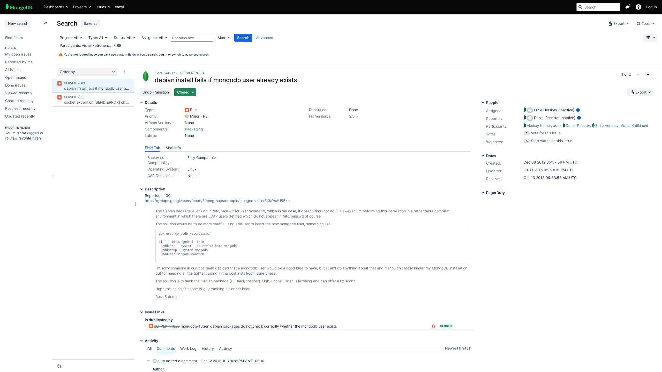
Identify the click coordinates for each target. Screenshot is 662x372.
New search (18, 23)
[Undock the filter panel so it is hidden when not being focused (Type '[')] (45, 23)
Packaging (194, 129)
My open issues (18, 54)
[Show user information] (578, 110)
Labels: (151, 135)
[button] (628, 7)
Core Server (165, 73)
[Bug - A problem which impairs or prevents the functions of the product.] (187, 110)
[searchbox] (598, 7)
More (222, 37)
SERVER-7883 (192, 73)
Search (243, 37)
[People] (483, 102)
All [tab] (149, 348)
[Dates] (483, 156)
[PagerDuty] (483, 193)
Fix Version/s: (320, 116)
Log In (651, 7)
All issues (12, 69)
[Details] (141, 102)
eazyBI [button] (120, 7)
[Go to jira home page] (19, 7)
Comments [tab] (166, 348)
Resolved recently (20, 108)
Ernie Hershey (607, 125)
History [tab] (208, 348)
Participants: (496, 126)
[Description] (141, 189)
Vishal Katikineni (634, 125)
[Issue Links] (141, 312)
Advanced (264, 37)
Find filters (14, 37)
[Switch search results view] (650, 38)
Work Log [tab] (188, 348)
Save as (90, 23)
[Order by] (124, 72)
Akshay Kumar (539, 125)
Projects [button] (80, 7)
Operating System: (163, 169)
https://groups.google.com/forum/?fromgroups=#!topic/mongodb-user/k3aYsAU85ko (217, 200)
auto (161, 361)
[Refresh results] (59, 366)
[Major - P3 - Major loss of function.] (187, 116)
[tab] (152, 148)
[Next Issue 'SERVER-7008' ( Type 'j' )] (648, 74)
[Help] (638, 7)
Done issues (15, 85)
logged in (35, 133)
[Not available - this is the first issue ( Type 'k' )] (638, 74)
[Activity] (141, 341)
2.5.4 (353, 116)
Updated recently (20, 116)
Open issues (15, 77)
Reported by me (19, 62)
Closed (446, 326)
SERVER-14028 (167, 326)
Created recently (19, 100)
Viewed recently (18, 93)
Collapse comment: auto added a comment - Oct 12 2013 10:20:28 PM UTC (148, 361)
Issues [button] (100, 7)
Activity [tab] (225, 348)
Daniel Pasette (578, 125)
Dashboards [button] (54, 7)
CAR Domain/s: (159, 175)
